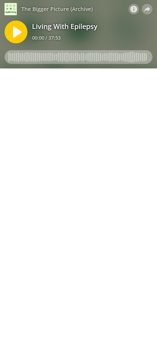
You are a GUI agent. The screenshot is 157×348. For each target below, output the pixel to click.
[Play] (16, 32)
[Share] (147, 9)
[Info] (133, 9)
